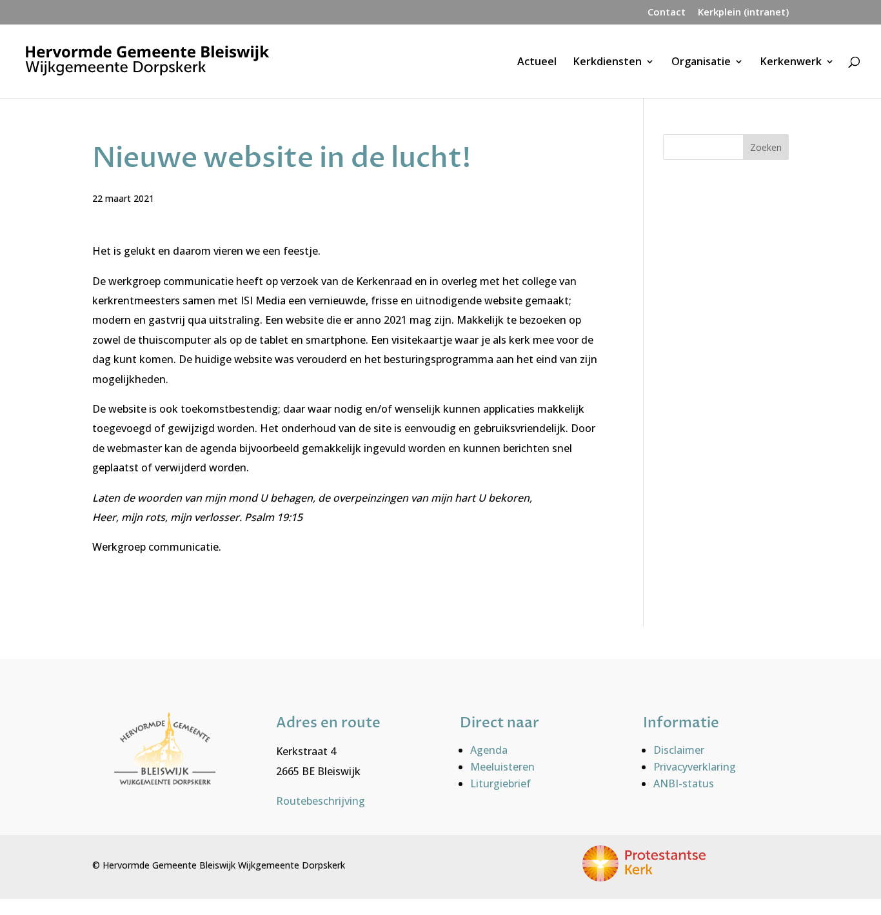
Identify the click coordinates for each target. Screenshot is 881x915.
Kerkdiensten (607, 62)
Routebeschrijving (320, 801)
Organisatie (701, 62)
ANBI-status (683, 783)
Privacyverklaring (694, 767)
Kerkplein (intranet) (743, 12)
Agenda (489, 750)
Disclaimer (678, 750)
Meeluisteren (502, 767)
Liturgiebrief (500, 783)
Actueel (537, 62)
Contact (667, 12)
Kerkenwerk (791, 62)
